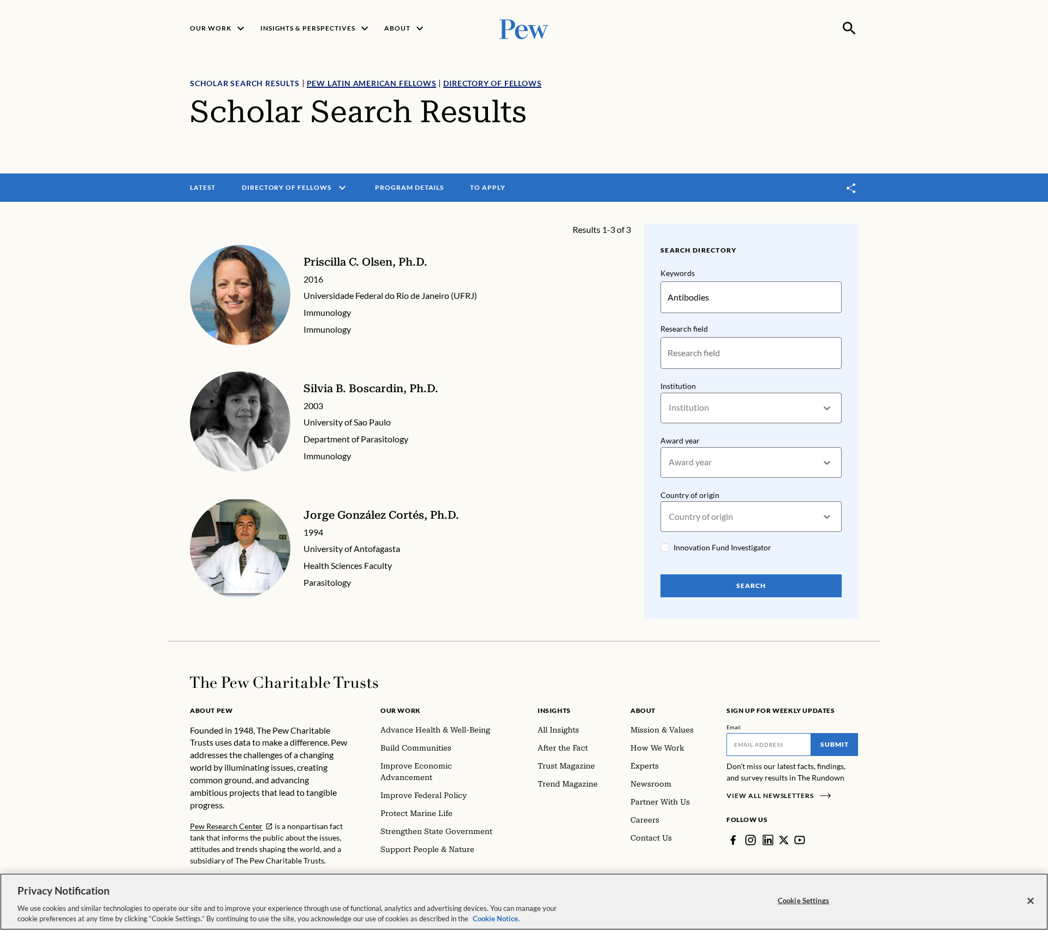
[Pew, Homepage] (524, 28)
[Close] (1031, 901)
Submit (834, 744)
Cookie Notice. (496, 918)
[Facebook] (733, 840)
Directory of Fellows (492, 83)
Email (734, 727)
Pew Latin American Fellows (372, 83)
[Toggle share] (851, 188)
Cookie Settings (803, 900)
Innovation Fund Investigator (722, 547)
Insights (554, 710)
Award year (680, 440)
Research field (684, 328)
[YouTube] (799, 840)
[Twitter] (784, 840)
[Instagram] (750, 840)
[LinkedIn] (768, 840)
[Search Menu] (849, 28)
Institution (678, 386)
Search (751, 585)
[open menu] (342, 187)
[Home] (284, 682)
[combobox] (669, 407)
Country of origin (689, 495)
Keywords (677, 273)
